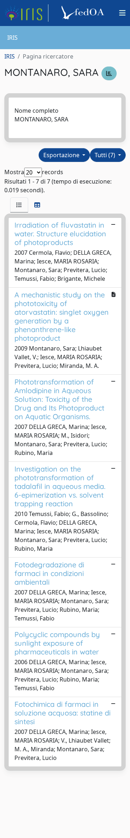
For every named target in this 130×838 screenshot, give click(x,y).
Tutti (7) (106, 155)
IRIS (9, 56)
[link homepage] (26, 13)
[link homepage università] (84, 13)
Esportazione (62, 155)
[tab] (19, 204)
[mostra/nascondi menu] (122, 13)
